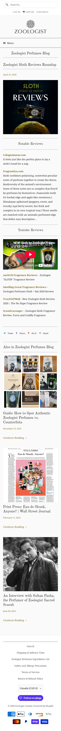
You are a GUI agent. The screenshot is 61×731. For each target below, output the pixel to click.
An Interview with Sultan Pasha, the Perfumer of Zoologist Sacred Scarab (29, 600)
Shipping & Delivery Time (30, 652)
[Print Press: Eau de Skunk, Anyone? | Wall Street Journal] (30, 475)
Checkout (42, 12)
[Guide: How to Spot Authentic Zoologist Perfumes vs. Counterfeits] (30, 382)
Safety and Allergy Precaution (30, 665)
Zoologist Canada (23, 705)
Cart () (29, 12)
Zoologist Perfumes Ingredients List (30, 659)
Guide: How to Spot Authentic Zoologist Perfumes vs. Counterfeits (26, 418)
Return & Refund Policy (30, 678)
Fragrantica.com (13, 171)
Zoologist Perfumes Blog (30, 53)
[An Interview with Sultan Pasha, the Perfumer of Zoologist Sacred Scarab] (30, 564)
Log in (16, 12)
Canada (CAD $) (29, 688)
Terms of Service (31, 672)
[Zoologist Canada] (30, 27)
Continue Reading (14, 437)
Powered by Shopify (43, 705)
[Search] (7, 4)
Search (30, 646)
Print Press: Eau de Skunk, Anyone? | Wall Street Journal (26, 509)
